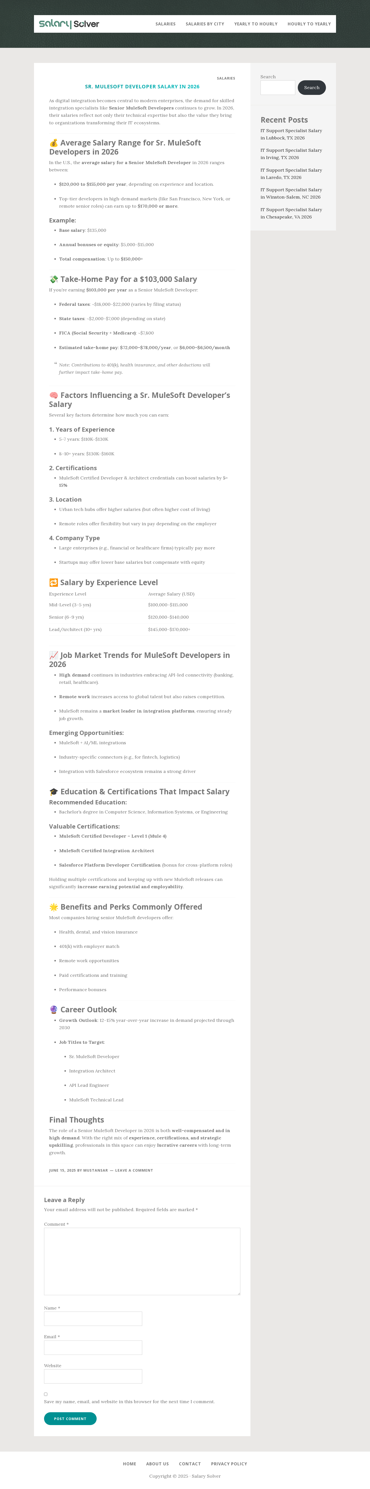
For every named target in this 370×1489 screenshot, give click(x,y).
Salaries (226, 78)
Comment (56, 1224)
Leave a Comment (134, 1170)
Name (52, 1308)
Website (52, 1365)
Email (52, 1336)
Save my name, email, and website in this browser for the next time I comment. (129, 1401)
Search (268, 77)
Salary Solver (66, 24)
